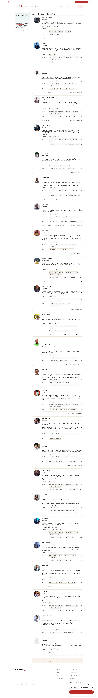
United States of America (37, 661)
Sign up (80, 6)
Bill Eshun (26, 24)
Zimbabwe (68, 661)
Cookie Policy (82, 688)
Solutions (62, 6)
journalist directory (22, 28)
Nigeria (57, 661)
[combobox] (41, 6)
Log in (74, 6)
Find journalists (18, 11)
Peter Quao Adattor (19, 24)
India (52, 661)
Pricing (68, 6)
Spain (65, 661)
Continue (81, 692)
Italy (59, 661)
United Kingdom (45, 661)
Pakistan (62, 661)
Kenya (50, 661)
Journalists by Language (25, 11)
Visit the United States (81, 1)
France (54, 661)
